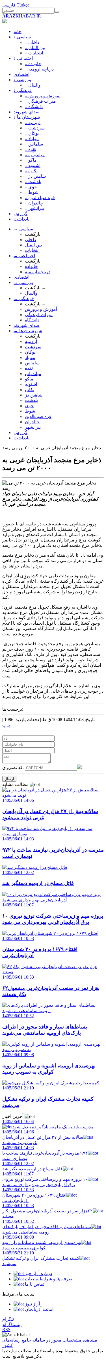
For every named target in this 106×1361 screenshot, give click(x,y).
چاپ (6, 725)
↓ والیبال (33, 85)
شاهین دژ (33, 395)
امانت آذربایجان (38, 1309)
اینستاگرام (11, 1324)
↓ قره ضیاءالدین (40, 197)
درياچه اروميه (37, 271)
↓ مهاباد (32, 138)
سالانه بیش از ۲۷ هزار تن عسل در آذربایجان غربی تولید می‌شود (42, 1137)
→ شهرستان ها (28, 330)
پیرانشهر (33, 427)
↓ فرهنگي (23, 90)
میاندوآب (33, 373)
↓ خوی (31, 186)
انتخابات (32, 250)
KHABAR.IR (21, 16)
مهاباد (30, 357)
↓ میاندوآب (35, 154)
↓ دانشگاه (34, 106)
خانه (17, 31)
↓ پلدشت (33, 181)
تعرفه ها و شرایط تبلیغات (48, 1278)
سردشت (33, 346)
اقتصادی (21, 74)
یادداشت (21, 219)
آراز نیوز (32, 1303)
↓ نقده (30, 149)
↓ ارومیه (32, 122)
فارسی (9, 5)
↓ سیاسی (22, 36)
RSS (6, 1329)
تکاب (29, 389)
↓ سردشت (35, 127)
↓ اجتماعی (23, 58)
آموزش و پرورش (41, 309)
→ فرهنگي (24, 298)
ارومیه (31, 341)
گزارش (20, 213)
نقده (29, 368)
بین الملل (33, 245)
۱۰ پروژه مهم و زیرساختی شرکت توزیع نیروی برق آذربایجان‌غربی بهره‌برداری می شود (45, 1179)
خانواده (31, 266)
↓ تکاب (31, 170)
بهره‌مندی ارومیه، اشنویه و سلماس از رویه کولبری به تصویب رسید (41, 1242)
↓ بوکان (32, 133)
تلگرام (8, 1319)
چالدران (32, 421)
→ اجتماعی (24, 255)
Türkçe (23, 5)
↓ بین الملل (35, 47)
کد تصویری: (13, 767)
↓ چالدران (34, 203)
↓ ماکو (31, 160)
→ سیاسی (23, 228)
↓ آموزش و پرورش (42, 95)
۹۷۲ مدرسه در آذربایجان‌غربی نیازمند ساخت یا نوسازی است (45, 1153)
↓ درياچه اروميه (39, 69)
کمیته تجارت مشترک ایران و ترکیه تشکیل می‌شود (40, 1258)
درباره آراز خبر (38, 1273)
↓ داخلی (32, 42)
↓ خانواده (33, 63)
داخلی (30, 239)
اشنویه (31, 384)
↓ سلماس (34, 144)
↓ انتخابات (34, 52)
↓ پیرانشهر (34, 208)
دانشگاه (32, 320)
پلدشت (31, 400)
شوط (30, 411)
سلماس (32, 362)
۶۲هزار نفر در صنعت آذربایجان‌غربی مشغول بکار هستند (47, 1211)
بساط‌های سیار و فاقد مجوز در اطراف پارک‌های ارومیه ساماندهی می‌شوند (46, 1226)
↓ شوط (31, 192)
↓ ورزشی (22, 79)
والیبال (31, 293)
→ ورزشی (23, 282)
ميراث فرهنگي (39, 314)
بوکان (30, 352)
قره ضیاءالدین (38, 416)
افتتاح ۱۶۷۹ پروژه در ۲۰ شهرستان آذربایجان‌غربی (34, 1195)
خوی (29, 405)
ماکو (29, 378)
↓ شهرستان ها (27, 117)
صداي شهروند (27, 111)
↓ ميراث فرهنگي (40, 101)
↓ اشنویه (32, 165)
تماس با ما (34, 1284)
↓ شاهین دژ (35, 176)
